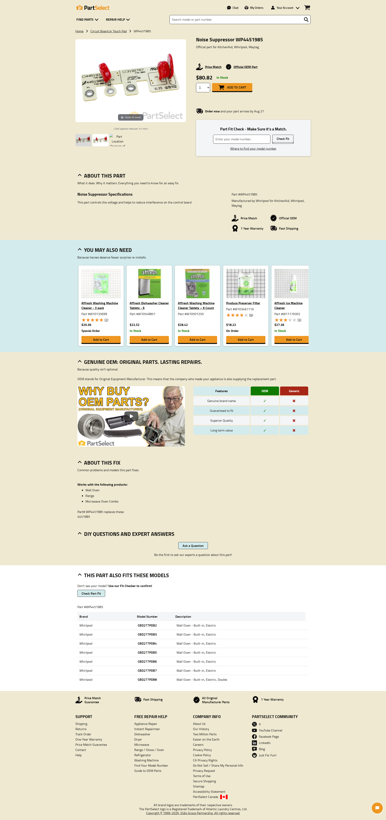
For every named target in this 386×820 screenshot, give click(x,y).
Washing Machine (146, 760)
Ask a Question (193, 545)
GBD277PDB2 (147, 625)
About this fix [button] (102, 462)
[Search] (306, 20)
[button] (88, 19)
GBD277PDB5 (147, 652)
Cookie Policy (202, 755)
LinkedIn (265, 743)
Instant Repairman (147, 729)
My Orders (256, 7)
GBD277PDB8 (147, 679)
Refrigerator (142, 755)
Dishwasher (142, 734)
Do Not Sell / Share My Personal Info (218, 765)
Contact (80, 750)
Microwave (141, 744)
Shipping (81, 723)
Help (78, 755)
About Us (199, 723)
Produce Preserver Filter (243, 303)
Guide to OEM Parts (147, 770)
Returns (80, 729)
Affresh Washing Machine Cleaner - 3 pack (99, 305)
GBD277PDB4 (147, 643)
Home (79, 31)
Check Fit (283, 138)
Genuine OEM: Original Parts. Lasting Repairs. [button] (143, 362)
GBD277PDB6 (147, 661)
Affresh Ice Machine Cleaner (288, 305)
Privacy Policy (202, 750)
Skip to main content (193, 26)
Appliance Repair (145, 723)
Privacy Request (204, 770)
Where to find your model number (253, 148)
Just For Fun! (267, 755)
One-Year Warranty (88, 739)
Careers (198, 744)
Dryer (138, 739)
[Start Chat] (377, 808)
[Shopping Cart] (307, 8)
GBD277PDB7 (147, 670)
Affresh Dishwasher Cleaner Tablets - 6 (149, 305)
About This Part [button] (104, 175)
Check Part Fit (91, 593)
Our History (201, 729)
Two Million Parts (205, 734)
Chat (235, 7)
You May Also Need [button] (108, 250)
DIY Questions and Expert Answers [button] (129, 534)
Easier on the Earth (206, 739)
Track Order (83, 734)
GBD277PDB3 (147, 634)
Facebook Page (269, 736)
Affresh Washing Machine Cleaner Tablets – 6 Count (196, 305)
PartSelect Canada (205, 797)
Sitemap (198, 786)
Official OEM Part (246, 66)
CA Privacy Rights (205, 760)
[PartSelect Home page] (92, 7)
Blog (262, 749)
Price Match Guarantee (91, 744)
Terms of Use (201, 776)
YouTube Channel (270, 730)
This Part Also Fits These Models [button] (126, 575)
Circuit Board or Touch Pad (108, 31)
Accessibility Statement (209, 791)
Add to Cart (236, 87)
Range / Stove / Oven (149, 750)
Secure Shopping (204, 781)
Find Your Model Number (151, 765)
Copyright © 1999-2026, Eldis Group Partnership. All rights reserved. (193, 813)
